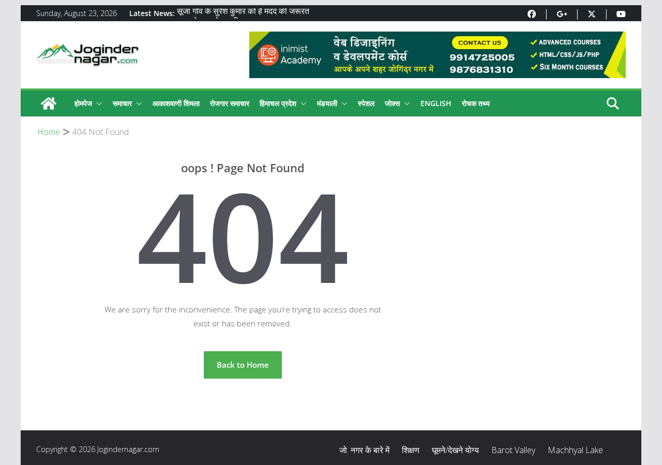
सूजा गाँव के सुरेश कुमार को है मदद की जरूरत (243, 13)
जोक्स (392, 103)
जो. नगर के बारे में (364, 450)
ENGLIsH (436, 103)
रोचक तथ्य (476, 103)
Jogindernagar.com (128, 449)
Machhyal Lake (575, 450)
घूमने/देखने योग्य (455, 450)
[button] (97, 103)
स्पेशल (366, 103)
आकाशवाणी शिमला (176, 103)
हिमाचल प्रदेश (278, 103)
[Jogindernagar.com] (48, 103)
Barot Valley (513, 450)
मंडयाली (327, 103)
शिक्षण (410, 450)
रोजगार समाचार (229, 103)
